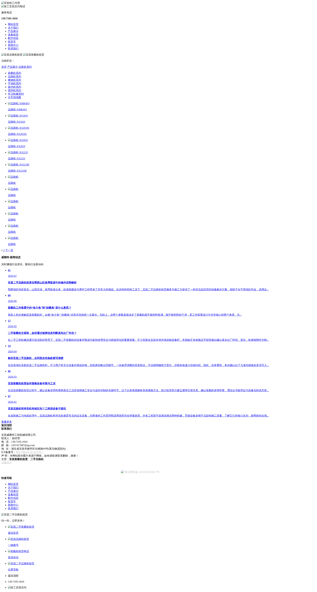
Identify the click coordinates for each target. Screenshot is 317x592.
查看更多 (6, 421)
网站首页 (13, 24)
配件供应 (13, 38)
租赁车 (12, 41)
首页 (4, 66)
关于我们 (13, 27)
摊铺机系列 (14, 80)
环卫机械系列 (16, 93)
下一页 (9, 250)
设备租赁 (13, 34)
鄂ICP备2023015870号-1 (29, 452)
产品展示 (13, 31)
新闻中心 (13, 45)
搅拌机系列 (14, 90)
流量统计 (6, 462)
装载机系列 (14, 73)
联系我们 (13, 48)
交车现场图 (14, 97)
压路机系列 (25, 66)
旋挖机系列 (14, 86)
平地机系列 (14, 83)
